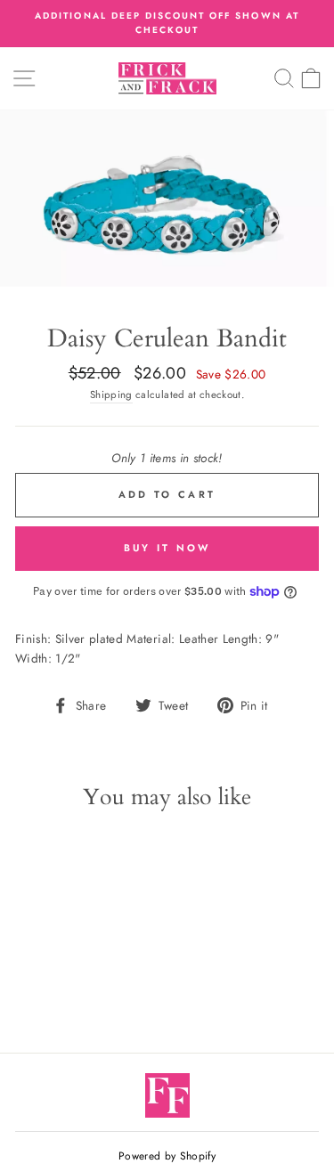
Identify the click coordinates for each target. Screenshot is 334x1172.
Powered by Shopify (167, 1156)
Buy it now (167, 548)
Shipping (111, 394)
